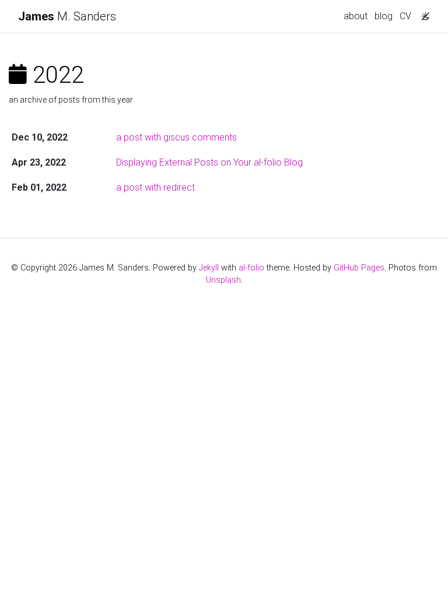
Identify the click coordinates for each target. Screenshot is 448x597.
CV (405, 16)
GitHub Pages (359, 268)
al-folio (251, 268)
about (356, 16)
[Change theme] (422, 13)
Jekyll (209, 268)
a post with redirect (155, 187)
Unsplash (223, 280)
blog (383, 16)
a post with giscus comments (176, 137)
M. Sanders (67, 16)
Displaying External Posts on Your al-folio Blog (209, 162)
